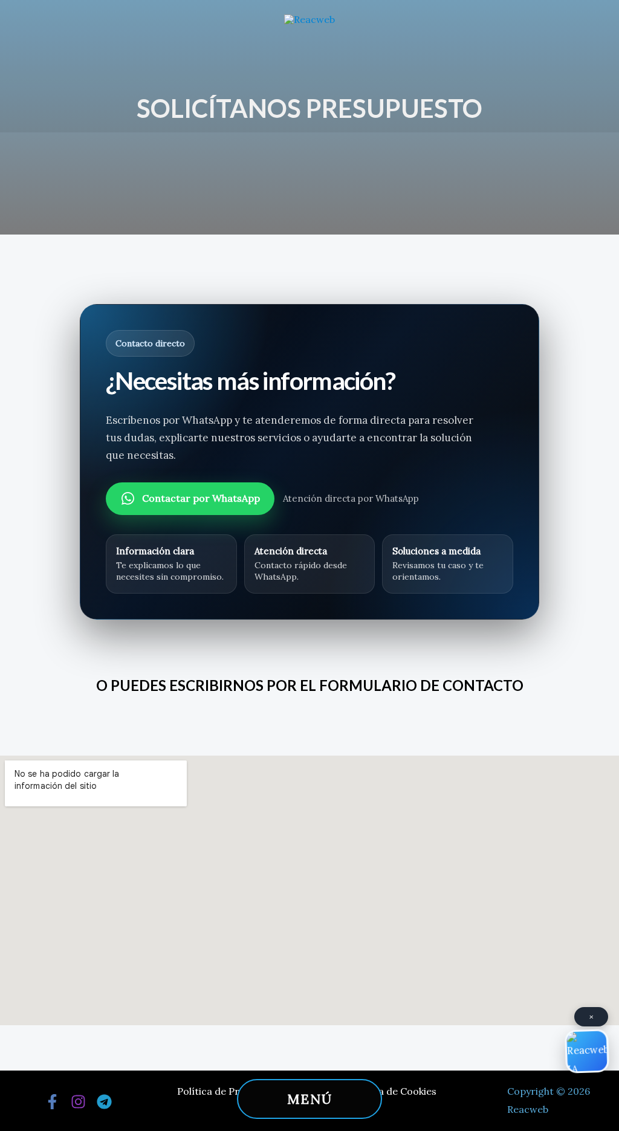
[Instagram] (78, 1101)
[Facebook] (52, 1101)
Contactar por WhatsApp (201, 498)
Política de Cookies (392, 1091)
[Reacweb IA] (587, 1052)
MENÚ (309, 1098)
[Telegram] (104, 1101)
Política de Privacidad (227, 1091)
